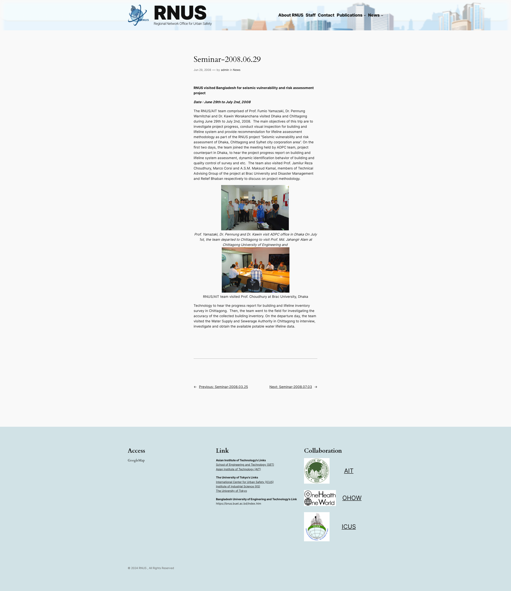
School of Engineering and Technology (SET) (245, 464)
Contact (326, 15)
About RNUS (290, 15)
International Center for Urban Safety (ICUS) (245, 482)
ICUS (349, 526)
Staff (311, 15)
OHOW (351, 497)
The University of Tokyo (231, 490)
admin (225, 69)
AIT (349, 470)
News (236, 69)
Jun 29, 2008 (202, 69)
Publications (349, 15)
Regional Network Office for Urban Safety (183, 24)
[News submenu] (382, 15)
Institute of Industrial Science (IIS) (238, 486)
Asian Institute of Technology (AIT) (238, 469)
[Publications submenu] (364, 15)
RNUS (180, 12)
